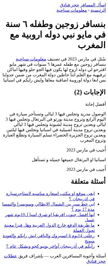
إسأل (93, 4)
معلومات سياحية (71, 10)
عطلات (10, 256)
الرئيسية (98, 10)
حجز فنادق (69, 4)
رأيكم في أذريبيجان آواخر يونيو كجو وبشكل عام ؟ (50, 246)
